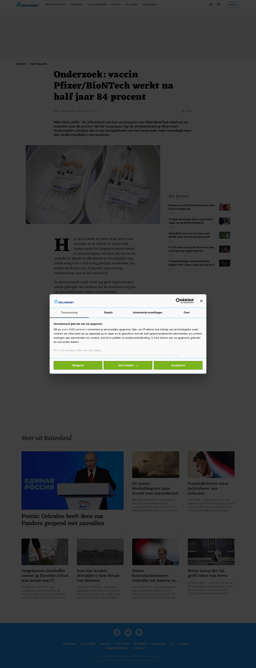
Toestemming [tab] (69, 312)
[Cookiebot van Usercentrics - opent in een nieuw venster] (178, 300)
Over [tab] (187, 312)
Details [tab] (108, 312)
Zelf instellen (126, 365)
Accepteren (178, 365)
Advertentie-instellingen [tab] (147, 312)
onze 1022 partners (74, 329)
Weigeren (78, 365)
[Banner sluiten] (201, 301)
